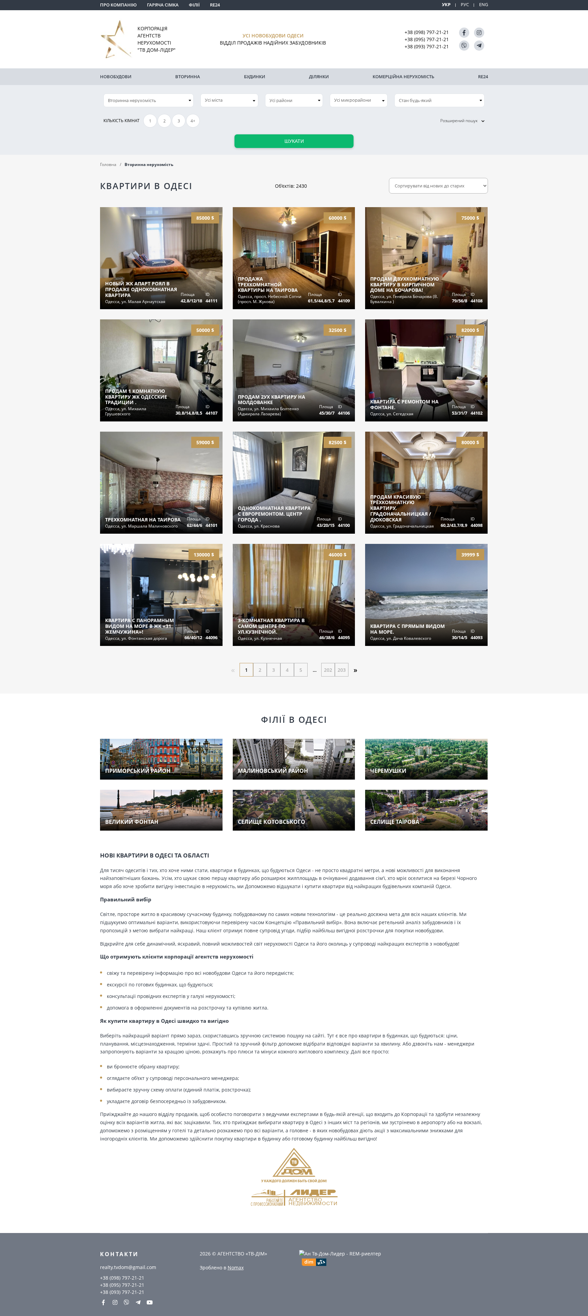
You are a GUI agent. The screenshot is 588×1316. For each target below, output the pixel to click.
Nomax (236, 1267)
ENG (483, 4)
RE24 (215, 5)
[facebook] (464, 33)
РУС (465, 4)
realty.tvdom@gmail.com (128, 1267)
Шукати (294, 141)
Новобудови (115, 76)
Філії (194, 5)
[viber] (464, 45)
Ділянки (319, 76)
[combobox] (229, 100)
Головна (108, 164)
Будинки (254, 76)
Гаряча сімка (163, 5)
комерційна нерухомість (403, 76)
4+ (193, 121)
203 (342, 670)
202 (328, 670)
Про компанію (118, 5)
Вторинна (187, 76)
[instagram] (479, 33)
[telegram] (479, 45)
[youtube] (149, 1302)
